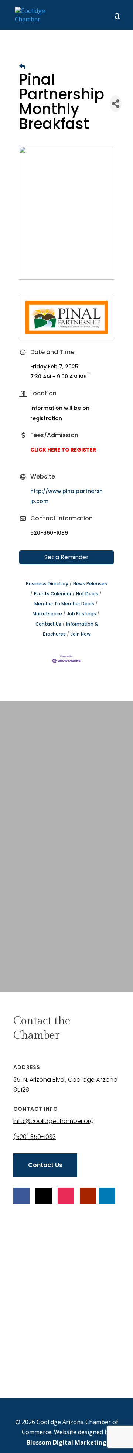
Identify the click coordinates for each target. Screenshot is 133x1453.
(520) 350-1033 (34, 1137)
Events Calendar (52, 594)
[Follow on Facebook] (21, 1196)
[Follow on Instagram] (66, 1196)
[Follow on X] (43, 1196)
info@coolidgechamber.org (53, 1121)
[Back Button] (22, 67)
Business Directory (47, 584)
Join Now (81, 634)
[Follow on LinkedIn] (107, 1196)
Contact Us (45, 1165)
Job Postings (81, 614)
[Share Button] (116, 103)
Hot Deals (87, 594)
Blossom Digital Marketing (66, 1442)
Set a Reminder (66, 557)
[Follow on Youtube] (88, 1196)
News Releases (90, 584)
